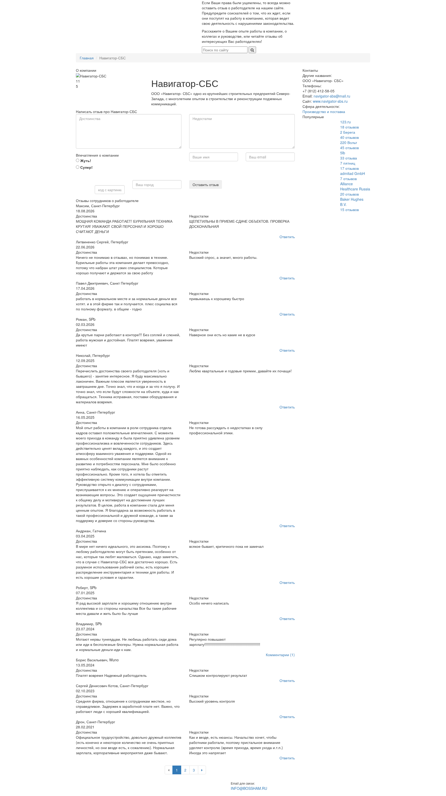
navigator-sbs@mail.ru (332, 96)
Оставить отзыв (206, 184)
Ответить (287, 236)
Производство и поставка (323, 111)
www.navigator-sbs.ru (330, 101)
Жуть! (85, 160)
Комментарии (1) (280, 654)
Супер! (86, 167)
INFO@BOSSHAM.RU (249, 788)
